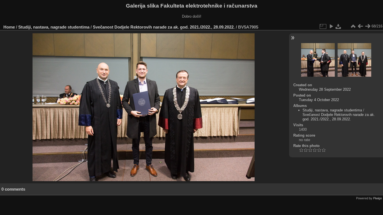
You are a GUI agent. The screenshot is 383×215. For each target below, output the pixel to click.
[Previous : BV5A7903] (360, 26)
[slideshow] (331, 26)
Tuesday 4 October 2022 (319, 100)
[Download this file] (338, 26)
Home (9, 27)
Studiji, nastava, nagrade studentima (53, 27)
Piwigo (377, 198)
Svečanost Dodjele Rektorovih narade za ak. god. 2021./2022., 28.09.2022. (164, 27)
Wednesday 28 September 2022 (325, 89)
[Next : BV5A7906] (367, 26)
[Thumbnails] (353, 26)
